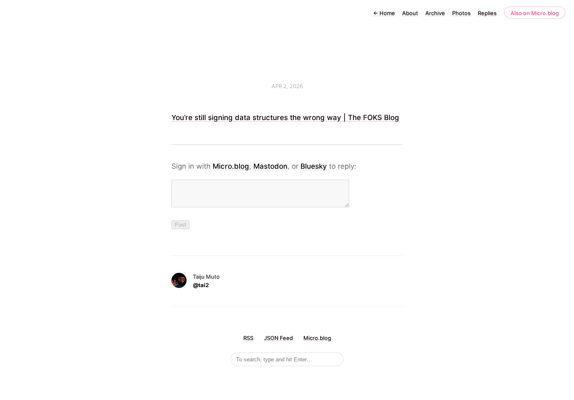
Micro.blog (231, 166)
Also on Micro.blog (535, 13)
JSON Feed (278, 338)
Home (384, 13)
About (410, 13)
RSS (248, 338)
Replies (487, 13)
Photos (461, 13)
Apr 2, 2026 (287, 86)
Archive (435, 13)
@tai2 (201, 285)
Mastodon (270, 166)
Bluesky (313, 166)
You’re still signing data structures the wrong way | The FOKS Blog (285, 117)
